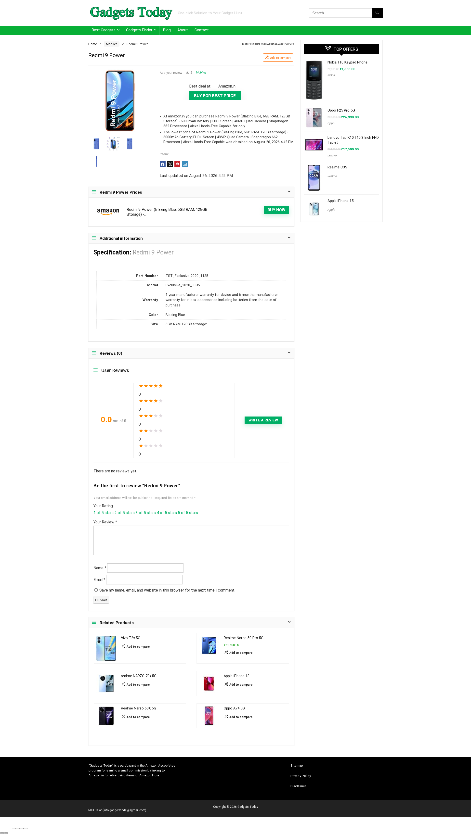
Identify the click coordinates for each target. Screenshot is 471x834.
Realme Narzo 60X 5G (138, 708)
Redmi (164, 154)
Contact (202, 30)
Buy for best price (215, 95)
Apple (331, 210)
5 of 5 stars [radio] (188, 512)
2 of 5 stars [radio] (125, 512)
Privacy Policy (300, 776)
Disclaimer (298, 786)
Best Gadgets (104, 30)
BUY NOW (276, 210)
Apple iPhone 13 (236, 676)
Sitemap (296, 765)
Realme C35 (337, 167)
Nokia (331, 75)
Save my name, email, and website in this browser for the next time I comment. (167, 590)
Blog (167, 30)
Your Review (105, 522)
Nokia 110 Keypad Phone (347, 62)
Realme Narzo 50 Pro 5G (243, 638)
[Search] (377, 13)
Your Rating (103, 506)
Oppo (331, 123)
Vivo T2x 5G (130, 638)
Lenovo (332, 155)
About (182, 30)
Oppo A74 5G (234, 708)
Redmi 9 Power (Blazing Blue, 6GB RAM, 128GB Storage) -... (167, 212)
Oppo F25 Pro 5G (341, 110)
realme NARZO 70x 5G (139, 676)
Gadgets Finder (139, 30)
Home (92, 44)
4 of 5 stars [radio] (167, 512)
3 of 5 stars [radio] (146, 512)
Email (99, 579)
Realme (332, 176)
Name (99, 568)
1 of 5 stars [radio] (103, 512)
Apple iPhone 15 (340, 201)
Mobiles (112, 44)
